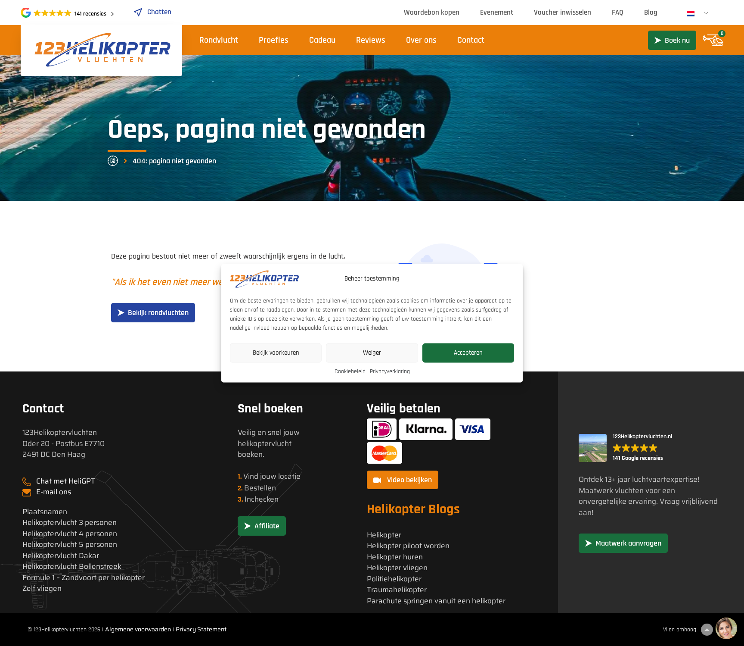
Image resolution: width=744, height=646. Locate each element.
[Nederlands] (694, 13)
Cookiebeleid (350, 371)
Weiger (372, 353)
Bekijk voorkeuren (276, 353)
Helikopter (384, 535)
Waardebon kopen (431, 12)
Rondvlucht (218, 40)
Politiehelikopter (394, 579)
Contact (470, 40)
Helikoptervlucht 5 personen (69, 544)
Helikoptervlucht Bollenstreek (71, 566)
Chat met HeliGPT (65, 481)
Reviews (370, 40)
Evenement (496, 12)
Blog (650, 12)
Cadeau (322, 40)
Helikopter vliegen (397, 567)
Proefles (273, 40)
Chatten (159, 12)
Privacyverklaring (390, 371)
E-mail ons (53, 491)
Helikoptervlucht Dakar (60, 555)
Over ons (421, 40)
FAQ (617, 12)
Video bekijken (408, 480)
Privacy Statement (201, 629)
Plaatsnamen (44, 511)
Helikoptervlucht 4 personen (69, 533)
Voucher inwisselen (562, 12)
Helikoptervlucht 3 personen (69, 522)
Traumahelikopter (397, 589)
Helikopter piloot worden (408, 545)
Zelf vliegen (42, 588)
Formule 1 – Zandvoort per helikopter (83, 577)
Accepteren (468, 353)
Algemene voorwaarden (138, 629)
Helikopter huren (395, 557)
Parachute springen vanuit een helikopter (436, 601)
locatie (289, 476)
